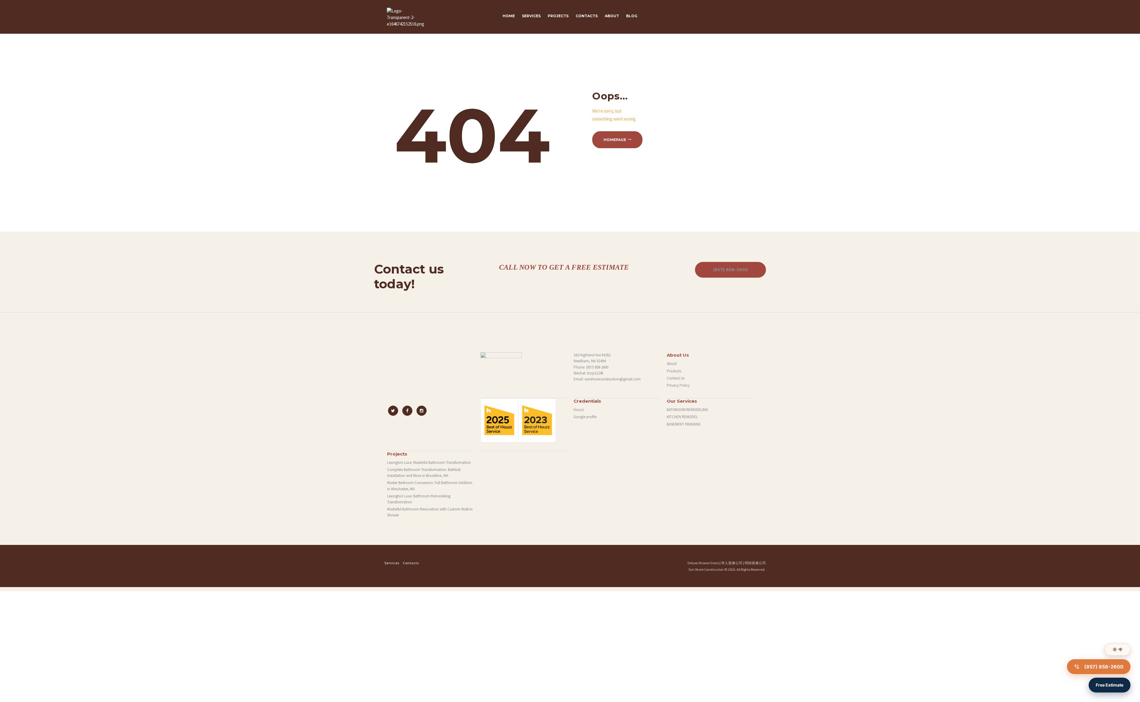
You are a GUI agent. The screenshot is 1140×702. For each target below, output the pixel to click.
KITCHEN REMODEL (682, 416)
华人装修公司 (731, 563)
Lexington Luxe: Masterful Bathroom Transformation (429, 462)
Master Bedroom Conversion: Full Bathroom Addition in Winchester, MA (429, 485)
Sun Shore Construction (706, 569)
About (672, 363)
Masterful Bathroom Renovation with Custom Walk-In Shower (430, 512)
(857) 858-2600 (730, 269)
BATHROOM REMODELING (687, 409)
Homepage (615, 139)
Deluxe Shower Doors (703, 563)
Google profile (585, 416)
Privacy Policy (678, 385)
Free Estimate (1109, 684)
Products (674, 371)
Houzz (579, 409)
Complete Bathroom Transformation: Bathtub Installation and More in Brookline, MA (424, 472)
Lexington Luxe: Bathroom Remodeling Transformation (418, 499)
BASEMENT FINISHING (684, 424)
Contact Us (676, 378)
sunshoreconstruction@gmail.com (613, 379)
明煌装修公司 (755, 563)
